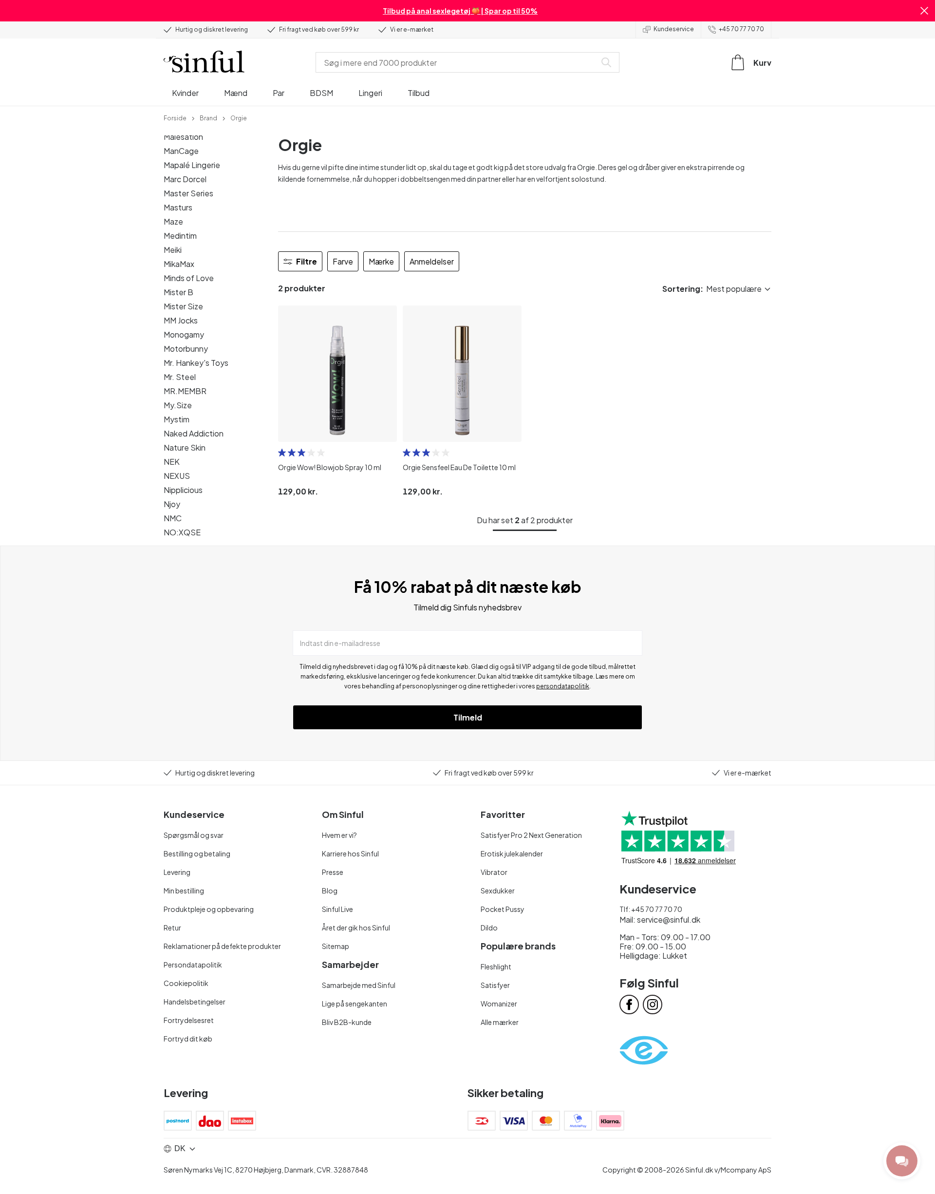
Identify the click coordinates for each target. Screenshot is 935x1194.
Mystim (176, 419)
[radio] (282, 452)
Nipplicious (183, 490)
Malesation (183, 137)
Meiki (173, 250)
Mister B (178, 292)
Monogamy (184, 334)
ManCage (181, 151)
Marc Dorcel (185, 179)
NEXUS (177, 476)
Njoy (172, 504)
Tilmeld (467, 717)
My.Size (178, 405)
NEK (172, 461)
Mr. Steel (180, 377)
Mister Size (183, 306)
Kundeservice (674, 29)
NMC (173, 518)
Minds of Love (189, 278)
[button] (924, 11)
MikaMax (179, 264)
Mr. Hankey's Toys (196, 363)
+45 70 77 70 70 (741, 29)
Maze (173, 221)
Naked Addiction (194, 433)
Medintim (180, 235)
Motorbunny (186, 348)
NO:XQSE (182, 532)
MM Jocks (181, 320)
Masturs (178, 207)
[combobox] (458, 62)
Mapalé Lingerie (192, 165)
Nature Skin (185, 447)
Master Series (188, 193)
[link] (175, 117)
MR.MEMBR (185, 391)
